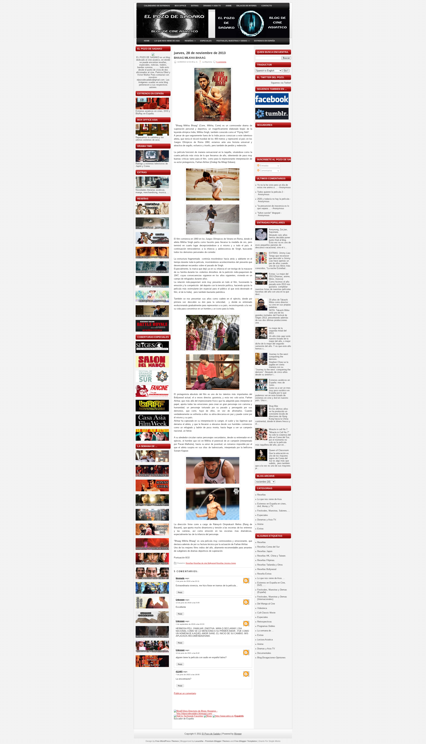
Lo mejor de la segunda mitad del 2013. (278, 330)
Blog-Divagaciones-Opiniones (271, 657)
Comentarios (265, 170)
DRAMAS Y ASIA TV (212, 6)
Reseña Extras (264, 573)
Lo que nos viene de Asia (269, 499)
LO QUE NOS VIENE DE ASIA (167, 41)
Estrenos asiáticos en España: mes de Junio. (279, 382)
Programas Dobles (266, 626)
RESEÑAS (190, 41)
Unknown (180, 600)
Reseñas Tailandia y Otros (270, 564)
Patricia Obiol (161, 72)
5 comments (221, 62)
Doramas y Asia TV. (267, 519)
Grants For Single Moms (269, 741)
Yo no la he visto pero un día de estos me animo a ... (272, 186)
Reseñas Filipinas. (266, 560)
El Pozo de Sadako (211, 734)
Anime (260, 524)
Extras (260, 528)
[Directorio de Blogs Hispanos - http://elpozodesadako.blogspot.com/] (213, 713)
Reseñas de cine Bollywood (205, 563)
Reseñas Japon (264, 551)
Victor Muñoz (143, 75)
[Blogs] (208, 716)
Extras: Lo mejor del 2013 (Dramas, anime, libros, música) (279, 276)
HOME (146, 41)
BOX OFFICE (180, 6)
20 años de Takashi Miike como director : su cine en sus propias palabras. (280, 303)
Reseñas (189, 563)
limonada (180, 578)
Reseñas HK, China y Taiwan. (271, 556)
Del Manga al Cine (266, 603)
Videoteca (262, 608)
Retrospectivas (264, 621)
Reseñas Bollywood (266, 569)
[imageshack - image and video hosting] (153, 55)
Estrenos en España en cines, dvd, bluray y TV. (271, 504)
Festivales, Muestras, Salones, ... (273, 510)
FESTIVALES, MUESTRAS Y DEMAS (232, 41)
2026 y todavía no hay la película (273, 199)
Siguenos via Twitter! (281, 83)
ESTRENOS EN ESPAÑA (264, 41)
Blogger (238, 734)
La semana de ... (265, 630)
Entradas (264, 165)
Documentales (264, 653)
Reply (180, 592)
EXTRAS (194, 6)
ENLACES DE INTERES (246, 6)
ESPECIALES (206, 41)
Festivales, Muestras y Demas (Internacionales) (272, 597)
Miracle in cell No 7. (278, 429)
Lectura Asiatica (265, 639)
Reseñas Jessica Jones (226, 563)
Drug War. (273, 406)
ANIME (228, 6)
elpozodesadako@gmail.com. (151, 80)
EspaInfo (239, 716)
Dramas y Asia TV (266, 648)
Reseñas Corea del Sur (268, 547)
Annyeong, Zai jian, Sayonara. (278, 230)
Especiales (262, 515)
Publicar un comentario (185, 693)
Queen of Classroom (279, 450)
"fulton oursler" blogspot (268, 213)
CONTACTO (266, 6)
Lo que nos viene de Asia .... (271, 578)
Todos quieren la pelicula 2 (270, 192)
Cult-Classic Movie (266, 612)
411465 (179, 671)
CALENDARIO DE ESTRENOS (157, 6)
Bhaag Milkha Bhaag (190, 58)
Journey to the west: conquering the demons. (279, 356)
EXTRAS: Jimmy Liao (279, 253)
